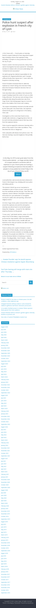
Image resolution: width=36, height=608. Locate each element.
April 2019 (3, 532)
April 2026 (3, 337)
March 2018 (4, 566)
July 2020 (3, 493)
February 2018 (5, 569)
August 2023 (4, 395)
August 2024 (4, 364)
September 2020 (5, 487)
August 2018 (4, 553)
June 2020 (3, 495)
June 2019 (3, 527)
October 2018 (5, 548)
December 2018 (5, 543)
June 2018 (3, 558)
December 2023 (5, 385)
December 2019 (5, 511)
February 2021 (5, 474)
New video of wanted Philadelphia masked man (14, 317)
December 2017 (5, 574)
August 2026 (4, 327)
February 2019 (5, 537)
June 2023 (3, 400)
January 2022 (4, 445)
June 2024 (3, 369)
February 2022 (5, 443)
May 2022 (3, 435)
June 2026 (3, 332)
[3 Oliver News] (18, 9)
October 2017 (5, 579)
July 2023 (3, 398)
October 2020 (5, 485)
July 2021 (3, 461)
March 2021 (4, 471)
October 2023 (5, 390)
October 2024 (5, 358)
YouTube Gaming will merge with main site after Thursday (16, 270)
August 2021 (4, 458)
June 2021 (3, 464)
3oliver (13, 31)
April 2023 (3, 406)
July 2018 (3, 556)
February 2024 (5, 379)
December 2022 (5, 416)
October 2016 (5, 590)
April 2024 (3, 374)
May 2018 (3, 561)
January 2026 (4, 345)
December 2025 (5, 348)
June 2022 (3, 432)
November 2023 (5, 387)
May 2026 (3, 335)
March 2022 (4, 440)
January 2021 (4, 477)
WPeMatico (13, 252)
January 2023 (4, 414)
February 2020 (5, 506)
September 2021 (5, 456)
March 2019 (4, 535)
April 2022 (3, 437)
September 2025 (5, 353)
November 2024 (5, 356)
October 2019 (5, 516)
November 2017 (5, 577)
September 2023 (5, 393)
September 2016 (5, 593)
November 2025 (5, 350)
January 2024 (4, 382)
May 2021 (3, 466)
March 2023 (4, 408)
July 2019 (3, 524)
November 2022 (5, 419)
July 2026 (3, 329)
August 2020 (4, 490)
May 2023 (3, 403)
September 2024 (5, 361)
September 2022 (5, 424)
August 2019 (4, 521)
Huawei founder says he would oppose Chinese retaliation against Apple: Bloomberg (17, 260)
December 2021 (5, 448)
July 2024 (3, 366)
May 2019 (3, 529)
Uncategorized (6, 19)
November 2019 (5, 514)
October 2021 (5, 453)
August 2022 (4, 427)
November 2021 (5, 450)
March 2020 (4, 503)
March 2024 (4, 377)
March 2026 (4, 340)
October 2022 (5, 421)
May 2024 (3, 371)
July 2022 (3, 429)
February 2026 (5, 342)
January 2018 (4, 572)
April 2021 (3, 469)
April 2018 (3, 564)
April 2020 (3, 500)
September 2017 (5, 582)
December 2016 (5, 585)
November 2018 (5, 545)
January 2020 (4, 508)
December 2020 (5, 479)
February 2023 (5, 411)
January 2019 (4, 540)
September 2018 (5, 550)
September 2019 (5, 519)
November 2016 (5, 587)
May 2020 (3, 498)
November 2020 (5, 482)
